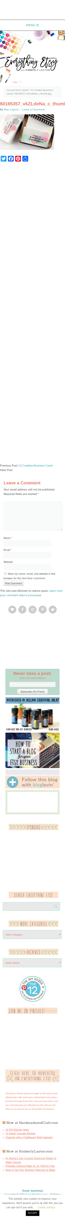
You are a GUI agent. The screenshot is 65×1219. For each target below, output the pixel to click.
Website (8, 562)
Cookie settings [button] (46, 1207)
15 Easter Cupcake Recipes (20, 1133)
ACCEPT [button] (32, 1213)
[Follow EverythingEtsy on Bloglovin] (32, 787)
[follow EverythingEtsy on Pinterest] (32, 1013)
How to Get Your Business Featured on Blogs (30, 1170)
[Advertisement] (32, 314)
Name (8, 538)
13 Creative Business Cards (35, 465)
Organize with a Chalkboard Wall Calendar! (29, 1137)
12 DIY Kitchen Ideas (17, 1130)
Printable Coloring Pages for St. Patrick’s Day (30, 1166)
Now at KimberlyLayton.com (29, 1151)
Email (8, 550)
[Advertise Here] (32, 1081)
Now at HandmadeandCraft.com (32, 1123)
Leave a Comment (33, 109)
